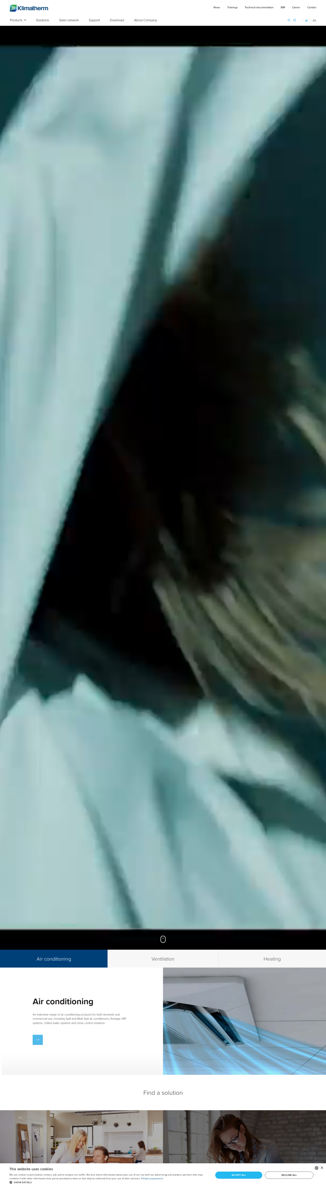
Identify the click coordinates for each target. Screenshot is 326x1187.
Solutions (42, 20)
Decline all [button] (289, 1175)
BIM (283, 7)
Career (296, 7)
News (217, 7)
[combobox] (316, 1168)
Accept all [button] (239, 1175)
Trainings (232, 7)
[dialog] (163, 1175)
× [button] (321, 1167)
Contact (311, 7)
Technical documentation (259, 7)
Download (117, 20)
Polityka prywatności (152, 1178)
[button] (108, 1182)
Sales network (69, 20)
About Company (145, 20)
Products (16, 20)
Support (94, 20)
